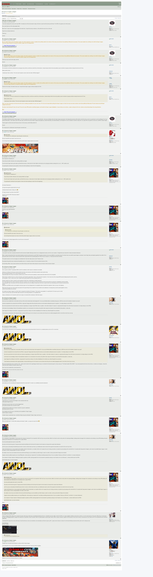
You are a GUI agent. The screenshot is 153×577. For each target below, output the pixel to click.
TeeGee (110, 549)
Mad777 (5, 92)
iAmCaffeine (6, 299)
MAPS (24, 4)
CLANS (46, 4)
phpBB (7, 567)
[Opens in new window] (10, 530)
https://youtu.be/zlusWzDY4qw (8, 46)
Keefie (110, 136)
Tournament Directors (9, 13)
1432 (112, 336)
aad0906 (110, 83)
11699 (112, 303)
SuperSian (110, 159)
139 (111, 161)
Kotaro (5, 514)
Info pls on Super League (9, 11)
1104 (112, 179)
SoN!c (5, 170)
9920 (112, 46)
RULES (120, 4)
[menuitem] (8, 7)
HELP (120, 3)
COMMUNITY (52, 4)
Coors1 (110, 26)
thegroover (111, 71)
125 (111, 123)
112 (111, 72)
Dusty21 (110, 266)
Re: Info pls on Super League (9, 38)
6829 (112, 140)
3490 (112, 519)
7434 (112, 552)
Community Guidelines (11, 16)
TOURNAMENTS (39, 4)
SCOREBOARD (30, 4)
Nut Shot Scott (111, 335)
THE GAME (18, 4)
